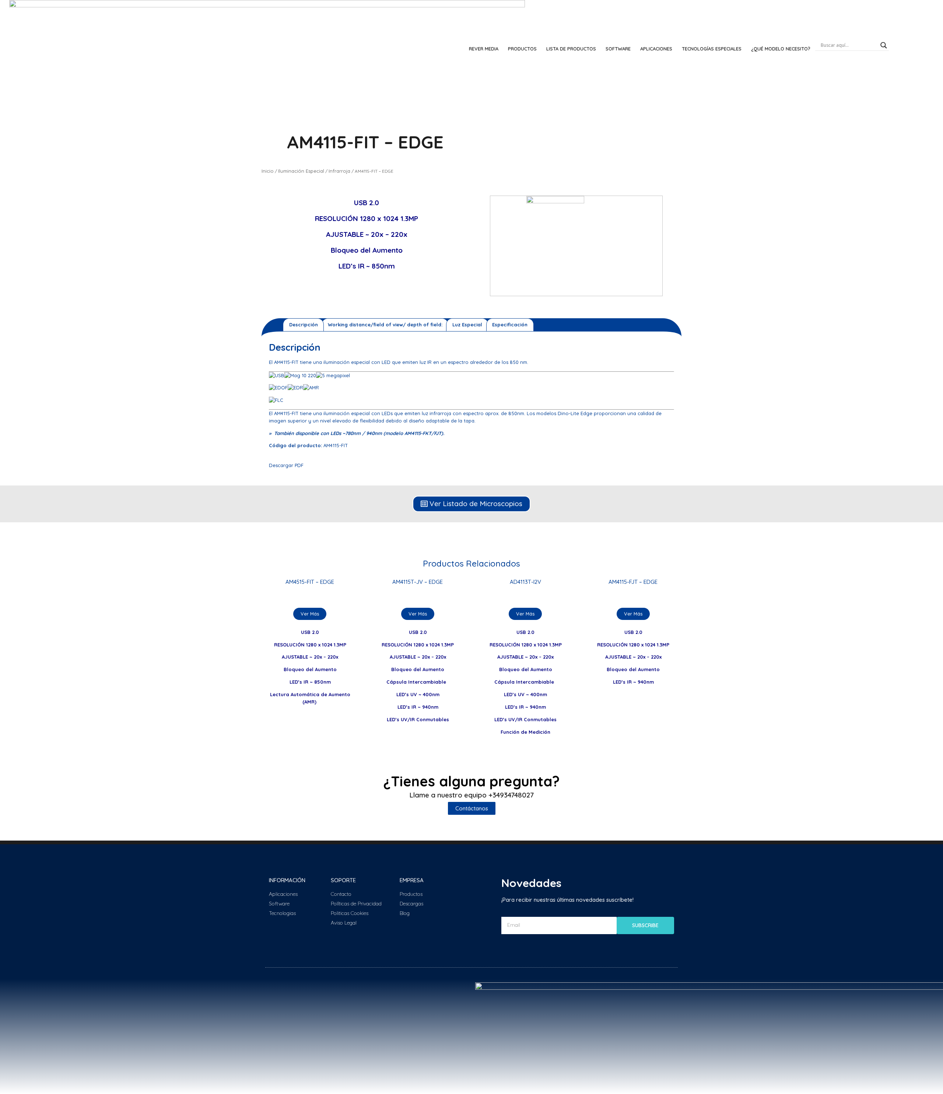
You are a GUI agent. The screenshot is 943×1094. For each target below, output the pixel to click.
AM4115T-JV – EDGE (417, 581)
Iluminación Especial (301, 171)
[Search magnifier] (884, 45)
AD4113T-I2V (525, 581)
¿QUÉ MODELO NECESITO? (780, 49)
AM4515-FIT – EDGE (309, 581)
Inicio (268, 171)
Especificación (509, 324)
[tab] (303, 325)
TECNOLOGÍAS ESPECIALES (712, 49)
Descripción (303, 324)
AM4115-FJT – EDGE (633, 581)
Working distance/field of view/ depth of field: (385, 324)
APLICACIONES (656, 49)
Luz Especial (467, 324)
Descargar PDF (286, 465)
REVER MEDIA (483, 49)
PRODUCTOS (522, 49)
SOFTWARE (618, 49)
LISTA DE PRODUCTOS (571, 49)
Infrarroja (339, 171)
